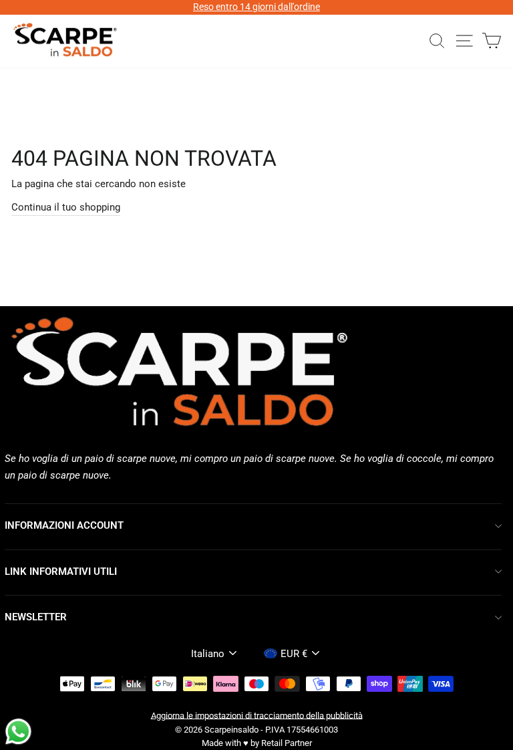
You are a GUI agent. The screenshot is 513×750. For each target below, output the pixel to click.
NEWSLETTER (36, 617)
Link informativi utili (61, 572)
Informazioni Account (64, 525)
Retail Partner (286, 743)
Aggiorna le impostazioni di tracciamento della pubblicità (257, 715)
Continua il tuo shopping (65, 207)
